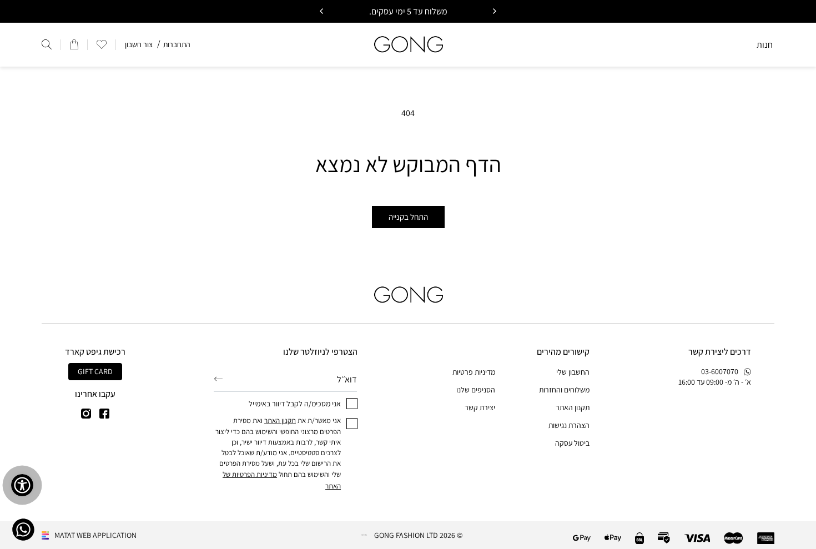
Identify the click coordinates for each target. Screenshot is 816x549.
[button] (102, 44)
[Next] (322, 11)
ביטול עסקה (572, 443)
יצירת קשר (480, 407)
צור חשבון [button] (139, 44)
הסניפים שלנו (475, 390)
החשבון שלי (573, 372)
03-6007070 (719, 371)
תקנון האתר (573, 407)
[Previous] (494, 11)
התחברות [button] (176, 44)
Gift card (95, 371)
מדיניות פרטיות (473, 372)
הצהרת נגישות (569, 425)
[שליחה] (218, 378)
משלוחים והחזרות (564, 390)
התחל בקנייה (408, 216)
